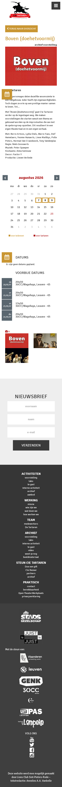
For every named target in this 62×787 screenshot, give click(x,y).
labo (31, 481)
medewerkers (31, 523)
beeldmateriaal (31, 557)
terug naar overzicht (22, 28)
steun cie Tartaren (31, 563)
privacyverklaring (31, 596)
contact (31, 586)
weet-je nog (31, 553)
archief (31, 491)
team (31, 520)
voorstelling (31, 477)
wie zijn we (31, 507)
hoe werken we (31, 514)
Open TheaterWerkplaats (31, 593)
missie (31, 504)
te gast (31, 484)
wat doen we (31, 510)
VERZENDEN (31, 445)
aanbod (31, 494)
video (31, 550)
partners (31, 573)
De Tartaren (31, 527)
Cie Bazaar (31, 570)
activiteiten (31, 474)
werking (31, 500)
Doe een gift (31, 566)
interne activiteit (31, 487)
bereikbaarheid (31, 589)
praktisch (31, 582)
